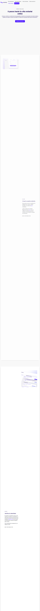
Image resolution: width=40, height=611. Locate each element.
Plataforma (10, 519)
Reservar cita (16, 3)
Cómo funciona (25, 1)
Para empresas (11, 1)
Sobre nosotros (32, 1)
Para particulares (18, 1)
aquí (16, 36)
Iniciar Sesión (10, 3)
